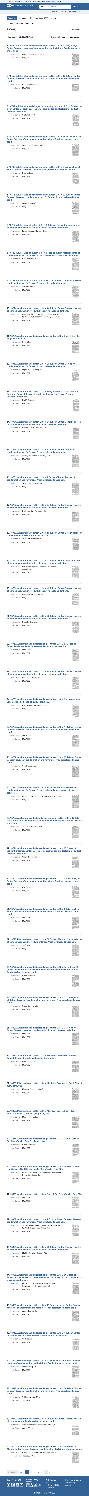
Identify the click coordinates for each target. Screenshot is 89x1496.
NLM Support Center (73, 1480)
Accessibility (70, 1483)
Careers (68, 1485)
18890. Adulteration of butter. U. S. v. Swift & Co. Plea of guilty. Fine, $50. (46, 1194)
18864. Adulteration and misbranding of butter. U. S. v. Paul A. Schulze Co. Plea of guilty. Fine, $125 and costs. (43, 1140)
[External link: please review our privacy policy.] (8, 1485)
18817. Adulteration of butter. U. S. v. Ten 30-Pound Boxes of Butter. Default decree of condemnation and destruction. (42, 1056)
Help (63, 12)
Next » (31, 37)
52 (50, 1472)
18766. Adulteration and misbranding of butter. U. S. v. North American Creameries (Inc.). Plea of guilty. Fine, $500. (43, 700)
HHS (45, 1493)
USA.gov (52, 1493)
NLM (36, 1493)
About (55, 12)
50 (74, 37)
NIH (40, 1493)
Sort (58, 37)
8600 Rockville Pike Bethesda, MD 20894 (34, 1485)
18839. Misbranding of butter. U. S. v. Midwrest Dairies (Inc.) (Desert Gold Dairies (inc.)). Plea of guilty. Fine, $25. (42, 1112)
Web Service (74, 12)
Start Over (12, 18)
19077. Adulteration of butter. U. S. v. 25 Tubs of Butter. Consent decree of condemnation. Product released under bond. (44, 1420)
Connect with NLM (14, 1480)
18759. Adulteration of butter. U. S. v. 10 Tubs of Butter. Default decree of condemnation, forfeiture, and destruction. (44, 534)
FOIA (48, 1483)
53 (54, 1472)
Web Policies (51, 1480)
